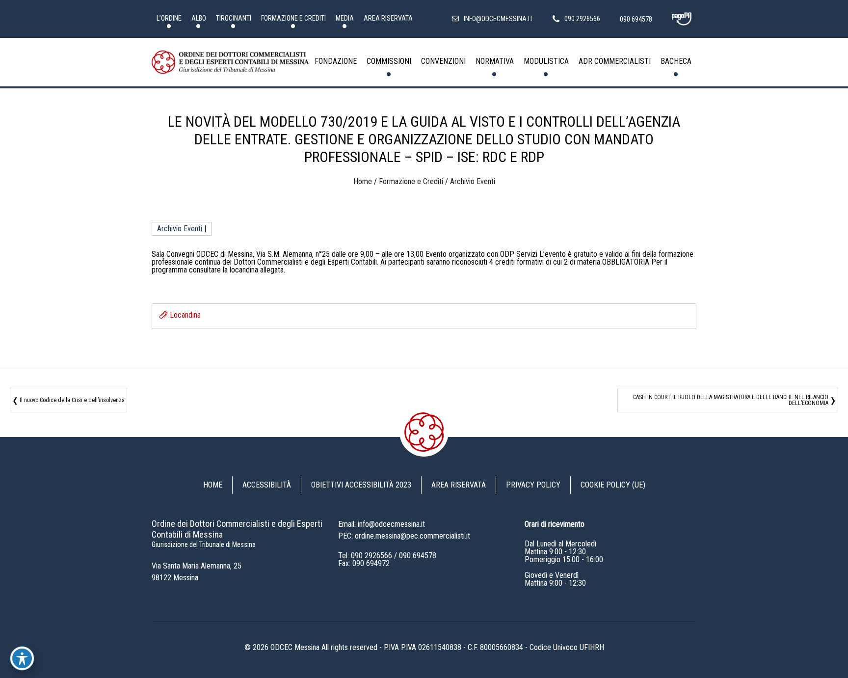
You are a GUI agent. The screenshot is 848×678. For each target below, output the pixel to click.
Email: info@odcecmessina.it (381, 524)
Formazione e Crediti (293, 18)
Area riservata (388, 18)
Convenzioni (443, 61)
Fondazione (336, 61)
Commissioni (389, 61)
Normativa (495, 61)
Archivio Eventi (472, 181)
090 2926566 (371, 555)
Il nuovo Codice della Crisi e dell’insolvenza (72, 400)
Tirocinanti (233, 18)
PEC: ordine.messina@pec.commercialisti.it (404, 536)
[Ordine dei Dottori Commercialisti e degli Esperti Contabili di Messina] (230, 62)
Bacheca (676, 61)
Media (345, 18)
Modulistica (546, 61)
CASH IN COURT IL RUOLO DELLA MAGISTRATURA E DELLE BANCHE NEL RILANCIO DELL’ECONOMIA (730, 400)
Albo (198, 18)
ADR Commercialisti (615, 61)
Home (362, 181)
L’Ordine (169, 18)
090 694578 (417, 555)
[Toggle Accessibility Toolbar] (22, 658)
